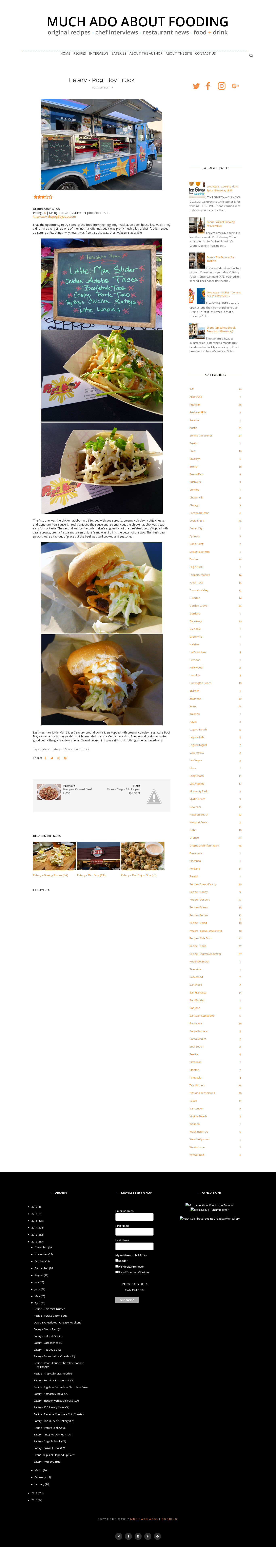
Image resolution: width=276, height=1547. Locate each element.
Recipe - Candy (199, 892)
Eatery (45, 749)
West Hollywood (199, 1139)
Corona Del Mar (199, 513)
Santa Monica (198, 1039)
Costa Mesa (197, 520)
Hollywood (196, 667)
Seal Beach (196, 1046)
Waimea (195, 1124)
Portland (195, 868)
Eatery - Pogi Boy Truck (47, 1461)
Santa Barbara (199, 1031)
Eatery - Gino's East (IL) (47, 1329)
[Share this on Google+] (59, 758)
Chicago (194, 505)
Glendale (195, 629)
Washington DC (199, 1131)
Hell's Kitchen (198, 652)
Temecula (195, 1077)
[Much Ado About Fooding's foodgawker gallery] (210, 1218)
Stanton (194, 1070)
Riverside (195, 969)
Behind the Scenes (201, 435)
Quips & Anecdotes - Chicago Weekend (57, 1322)
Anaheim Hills (198, 412)
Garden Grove (198, 605)
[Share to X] (52, 758)
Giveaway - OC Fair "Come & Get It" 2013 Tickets (224, 294)
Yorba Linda (197, 1155)
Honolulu (195, 675)
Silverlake (196, 1062)
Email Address (124, 1211)
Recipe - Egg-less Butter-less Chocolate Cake (61, 1387)
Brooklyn (195, 459)
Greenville (196, 636)
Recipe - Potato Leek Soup (50, 1428)
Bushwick (195, 482)
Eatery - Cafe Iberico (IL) (48, 1343)
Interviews (99, 53)
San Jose (195, 1008)
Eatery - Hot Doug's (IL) (47, 1349)
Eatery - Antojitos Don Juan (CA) (52, 1434)
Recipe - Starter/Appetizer (205, 954)
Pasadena (196, 853)
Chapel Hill (196, 497)
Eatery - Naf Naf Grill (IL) (48, 1336)
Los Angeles (197, 783)
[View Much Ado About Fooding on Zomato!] (209, 1205)
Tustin (193, 1100)
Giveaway (196, 621)
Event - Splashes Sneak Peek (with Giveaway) (221, 329)
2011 (35, 1493)
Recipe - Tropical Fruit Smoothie (53, 1373)
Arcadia (194, 420)
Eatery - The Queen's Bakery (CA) (54, 1421)
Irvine (193, 706)
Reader (122, 1260)
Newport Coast (199, 822)
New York (195, 807)
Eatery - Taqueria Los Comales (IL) (54, 1356)
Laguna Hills (197, 737)
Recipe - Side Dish (200, 938)
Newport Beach (199, 814)
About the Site (179, 53)
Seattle (194, 1054)
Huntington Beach (200, 683)
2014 (35, 1227)
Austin (193, 428)
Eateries (119, 53)
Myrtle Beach (197, 799)
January (40, 1484)
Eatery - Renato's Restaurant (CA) (54, 1380)
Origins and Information (204, 845)
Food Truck (82, 749)
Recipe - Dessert (200, 899)
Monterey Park (199, 791)
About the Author (146, 53)
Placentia (195, 861)
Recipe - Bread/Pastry (203, 884)
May (38, 1296)
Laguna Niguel (198, 745)
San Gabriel (197, 1000)
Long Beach (197, 776)
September (42, 1268)
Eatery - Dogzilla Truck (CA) (50, 1441)
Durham (194, 559)
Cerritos (194, 489)
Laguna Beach (198, 729)
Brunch (194, 466)
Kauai (193, 721)
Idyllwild (194, 691)
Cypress (195, 536)
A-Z (192, 389)
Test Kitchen (197, 1085)
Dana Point (196, 544)
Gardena (195, 613)
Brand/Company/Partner (133, 1272)
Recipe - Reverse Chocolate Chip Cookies (59, 1414)
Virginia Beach (198, 1116)
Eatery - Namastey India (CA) (51, 1394)
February (40, 1477)
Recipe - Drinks (199, 907)
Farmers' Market (200, 575)
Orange (194, 837)
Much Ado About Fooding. (154, 1518)
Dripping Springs (200, 551)
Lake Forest (197, 752)
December (41, 1247)
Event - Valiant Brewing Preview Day (221, 223)
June (38, 1289)
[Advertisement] (210, 128)
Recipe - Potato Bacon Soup (50, 1315)
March (39, 1470)
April (38, 1303)
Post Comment (100, 87)
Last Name (122, 1240)
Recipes (79, 53)
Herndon (195, 660)
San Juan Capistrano (202, 1015)
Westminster (197, 1147)
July (37, 1282)
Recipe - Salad (198, 923)
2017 (35, 1206)
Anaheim (195, 404)
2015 (35, 1220)
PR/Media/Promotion (131, 1266)
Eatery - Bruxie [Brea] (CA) (49, 1448)
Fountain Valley (199, 590)
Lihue (193, 768)
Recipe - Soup (198, 946)
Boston (194, 443)
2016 (35, 1214)
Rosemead (196, 977)
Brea (192, 451)
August (39, 1275)
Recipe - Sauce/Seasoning (206, 930)
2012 (35, 1241)
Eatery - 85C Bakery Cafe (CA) (51, 1407)
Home (65, 53)
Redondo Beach (199, 961)
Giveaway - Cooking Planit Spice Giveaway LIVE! (222, 188)
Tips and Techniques (202, 1093)
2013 (35, 1234)
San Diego (196, 984)
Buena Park (197, 474)
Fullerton (195, 598)
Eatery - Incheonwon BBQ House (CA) (56, 1400)
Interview (195, 698)
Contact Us (205, 53)
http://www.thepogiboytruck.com (54, 216)
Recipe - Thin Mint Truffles (49, 1309)
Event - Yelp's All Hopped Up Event (54, 1455)
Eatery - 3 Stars (62, 749)
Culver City (196, 528)
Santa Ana (196, 1023)
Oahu (193, 830)
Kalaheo (195, 714)
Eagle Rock (196, 567)
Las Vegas (196, 760)
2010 (35, 1500)
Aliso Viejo (196, 397)
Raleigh (194, 876)
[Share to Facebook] (45, 758)
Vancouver (196, 1108)
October (40, 1261)
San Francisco (198, 992)
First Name (122, 1225)
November (41, 1254)
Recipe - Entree (199, 915)
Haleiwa (194, 644)
